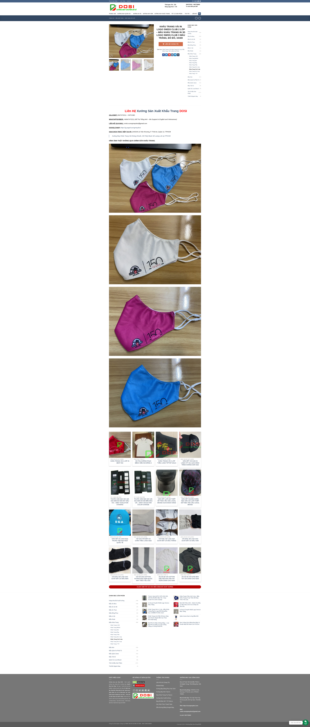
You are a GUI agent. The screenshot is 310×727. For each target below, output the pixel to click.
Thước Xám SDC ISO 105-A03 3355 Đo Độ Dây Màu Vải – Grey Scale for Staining (120, 501)
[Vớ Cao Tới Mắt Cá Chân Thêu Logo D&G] (143, 522)
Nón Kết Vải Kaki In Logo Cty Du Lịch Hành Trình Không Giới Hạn (190, 463)
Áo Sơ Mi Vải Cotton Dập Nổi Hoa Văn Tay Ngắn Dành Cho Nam (167, 578)
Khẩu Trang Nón (193, 60)
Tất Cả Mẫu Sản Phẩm (173, 51)
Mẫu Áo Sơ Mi (191, 39)
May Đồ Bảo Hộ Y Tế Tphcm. (164, 701)
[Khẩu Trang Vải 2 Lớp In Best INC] (120, 445)
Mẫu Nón (190, 77)
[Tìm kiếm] (199, 13)
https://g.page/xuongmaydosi (131, 128)
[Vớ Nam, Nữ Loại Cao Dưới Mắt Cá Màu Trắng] (167, 522)
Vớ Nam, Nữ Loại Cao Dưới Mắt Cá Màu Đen (119, 577)
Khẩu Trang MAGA (193, 58)
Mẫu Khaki (190, 51)
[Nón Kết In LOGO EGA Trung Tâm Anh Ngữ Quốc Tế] (120, 522)
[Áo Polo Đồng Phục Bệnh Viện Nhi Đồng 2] (143, 445)
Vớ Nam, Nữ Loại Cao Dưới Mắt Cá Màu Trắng (166, 539)
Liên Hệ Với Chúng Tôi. (163, 682)
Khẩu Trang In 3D (167, 49)
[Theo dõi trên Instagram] (194, 1)
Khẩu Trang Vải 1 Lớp (194, 67)
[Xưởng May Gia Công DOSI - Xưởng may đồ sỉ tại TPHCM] (123, 7)
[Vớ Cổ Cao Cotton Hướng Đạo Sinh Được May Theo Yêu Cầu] (143, 560)
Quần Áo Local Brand (193, 88)
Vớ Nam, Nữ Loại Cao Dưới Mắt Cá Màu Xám (190, 539)
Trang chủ (111, 18)
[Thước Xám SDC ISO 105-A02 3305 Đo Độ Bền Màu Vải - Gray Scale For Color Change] (143, 483)
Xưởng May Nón (148, 13)
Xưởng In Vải (137, 13)
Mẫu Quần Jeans (192, 82)
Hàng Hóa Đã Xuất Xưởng (192, 32)
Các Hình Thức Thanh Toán (164, 704)
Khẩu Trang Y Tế (193, 73)
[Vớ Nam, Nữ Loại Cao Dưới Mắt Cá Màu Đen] (120, 560)
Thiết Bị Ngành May (193, 96)
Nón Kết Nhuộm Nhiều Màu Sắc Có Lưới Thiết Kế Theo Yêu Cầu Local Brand (190, 501)
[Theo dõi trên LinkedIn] (198, 1)
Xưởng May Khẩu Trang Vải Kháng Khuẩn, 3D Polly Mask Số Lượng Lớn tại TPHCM (141, 136)
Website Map (160, 685)
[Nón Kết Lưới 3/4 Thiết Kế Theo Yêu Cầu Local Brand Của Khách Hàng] (167, 483)
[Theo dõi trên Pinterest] (197, 1)
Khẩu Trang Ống (193, 62)
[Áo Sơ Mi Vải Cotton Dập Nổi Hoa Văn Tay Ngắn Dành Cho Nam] (167, 560)
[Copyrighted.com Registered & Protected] (139, 686)
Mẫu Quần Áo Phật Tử (193, 80)
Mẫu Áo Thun (191, 42)
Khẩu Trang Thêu (193, 65)
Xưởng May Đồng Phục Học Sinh (166, 688)
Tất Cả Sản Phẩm (113, 1)
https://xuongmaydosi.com (190, 705)
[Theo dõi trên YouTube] (200, 1)
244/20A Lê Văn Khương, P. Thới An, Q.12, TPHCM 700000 (189, 692)
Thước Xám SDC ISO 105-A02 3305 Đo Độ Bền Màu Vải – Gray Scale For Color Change (143, 501)
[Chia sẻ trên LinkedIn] (175, 54)
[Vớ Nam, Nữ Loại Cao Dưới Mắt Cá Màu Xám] (190, 522)
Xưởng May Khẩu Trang (162, 13)
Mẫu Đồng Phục (192, 45)
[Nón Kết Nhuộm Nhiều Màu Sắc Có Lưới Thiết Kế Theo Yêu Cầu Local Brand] (190, 483)
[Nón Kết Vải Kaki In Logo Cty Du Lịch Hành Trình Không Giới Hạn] (190, 445)
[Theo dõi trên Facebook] (192, 1)
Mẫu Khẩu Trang (120, 18)
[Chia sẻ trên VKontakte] (172, 54)
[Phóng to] (111, 56)
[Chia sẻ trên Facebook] (163, 54)
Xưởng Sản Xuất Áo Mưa (163, 698)
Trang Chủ (112, 13)
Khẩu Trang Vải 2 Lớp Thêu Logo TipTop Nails (166, 462)
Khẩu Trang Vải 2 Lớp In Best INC (120, 462)
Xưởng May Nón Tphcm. (163, 692)
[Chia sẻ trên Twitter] (166, 54)
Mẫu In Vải (190, 48)
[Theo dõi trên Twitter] (195, 1)
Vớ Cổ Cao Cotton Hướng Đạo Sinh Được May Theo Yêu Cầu (143, 578)
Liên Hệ (129, 1)
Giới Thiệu (122, 1)
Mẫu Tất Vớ (191, 85)
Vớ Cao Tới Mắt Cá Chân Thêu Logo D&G (143, 539)
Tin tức (187, 13)
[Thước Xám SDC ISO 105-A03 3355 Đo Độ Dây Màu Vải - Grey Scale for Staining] (120, 483)
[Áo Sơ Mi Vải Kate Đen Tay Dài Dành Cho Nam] (190, 560)
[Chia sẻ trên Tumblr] (178, 54)
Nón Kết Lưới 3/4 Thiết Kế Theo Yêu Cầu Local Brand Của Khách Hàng (166, 501)
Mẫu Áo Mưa (191, 36)
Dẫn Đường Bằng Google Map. (165, 707)
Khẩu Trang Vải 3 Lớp (194, 71)
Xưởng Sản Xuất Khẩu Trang (158, 111)
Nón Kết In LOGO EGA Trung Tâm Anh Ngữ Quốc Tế (120, 540)
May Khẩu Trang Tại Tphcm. (164, 695)
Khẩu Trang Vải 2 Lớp (130, 18)
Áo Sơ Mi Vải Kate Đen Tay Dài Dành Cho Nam (190, 577)
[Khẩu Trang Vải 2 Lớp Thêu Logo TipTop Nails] (167, 445)
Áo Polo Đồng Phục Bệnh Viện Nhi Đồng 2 (143, 462)
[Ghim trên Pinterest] (169, 54)
